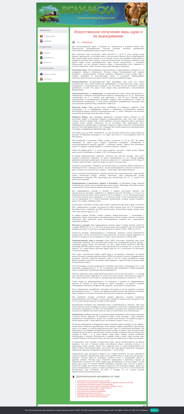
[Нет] (181, 410)
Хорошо (154, 410)
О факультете (49, 36)
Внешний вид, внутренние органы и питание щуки (95, 384)
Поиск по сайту (50, 74)
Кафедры (48, 41)
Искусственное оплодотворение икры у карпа (93, 381)
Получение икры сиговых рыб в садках (90, 390)
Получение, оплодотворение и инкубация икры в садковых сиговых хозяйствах (105, 383)
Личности (48, 62)
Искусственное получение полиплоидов (91, 391)
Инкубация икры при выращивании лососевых (93, 395)
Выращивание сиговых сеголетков (89, 393)
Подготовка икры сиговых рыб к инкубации (92, 397)
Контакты (47, 79)
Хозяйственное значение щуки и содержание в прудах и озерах (100, 386)
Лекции (47, 53)
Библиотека (48, 58)
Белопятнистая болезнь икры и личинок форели (94, 388)
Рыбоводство (87, 42)
